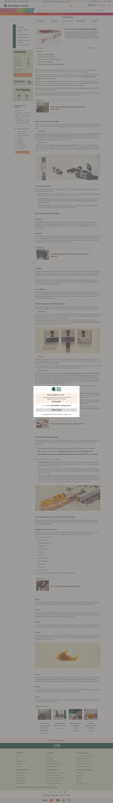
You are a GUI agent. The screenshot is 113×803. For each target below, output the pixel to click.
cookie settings (54, 405)
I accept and (57, 405)
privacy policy (66, 405)
